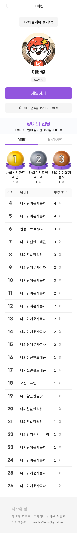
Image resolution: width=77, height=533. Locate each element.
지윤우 (26, 516)
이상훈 (61, 516)
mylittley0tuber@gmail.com (48, 522)
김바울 (51, 516)
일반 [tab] (21, 139)
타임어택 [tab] (55, 139)
